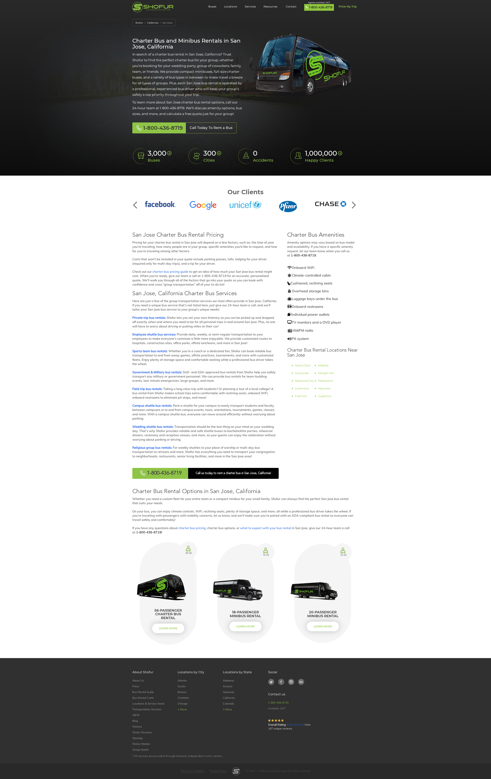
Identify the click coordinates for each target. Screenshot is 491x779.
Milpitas (323, 365)
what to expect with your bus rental (265, 528)
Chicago (183, 703)
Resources (271, 6)
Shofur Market (141, 744)
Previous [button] (137, 202)
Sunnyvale (302, 373)
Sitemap (137, 738)
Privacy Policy (218, 771)
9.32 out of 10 (295, 724)
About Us (138, 680)
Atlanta (182, 680)
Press (135, 686)
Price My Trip (348, 6)
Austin (181, 686)
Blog (135, 721)
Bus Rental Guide (143, 692)
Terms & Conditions (192, 771)
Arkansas (228, 692)
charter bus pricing (192, 528)
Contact (291, 6)
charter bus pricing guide (170, 271)
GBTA (135, 715)
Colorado (228, 703)
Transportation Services (146, 709)
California (229, 698)
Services (250, 6)
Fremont (301, 396)
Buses (212, 6)
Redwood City (304, 380)
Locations (230, 6)
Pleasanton (325, 380)
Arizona (227, 686)
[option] (160, 204)
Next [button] (354, 202)
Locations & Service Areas (148, 703)
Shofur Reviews (142, 732)
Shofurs (137, 726)
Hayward (324, 388)
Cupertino (324, 396)
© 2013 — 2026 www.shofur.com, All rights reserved (278, 771)
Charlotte (183, 698)
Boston (182, 692)
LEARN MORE (168, 628)
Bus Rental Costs (143, 698)
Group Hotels (140, 749)
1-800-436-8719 (320, 7)
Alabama (228, 680)
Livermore (302, 388)
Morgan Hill (326, 373)
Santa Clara (302, 365)
